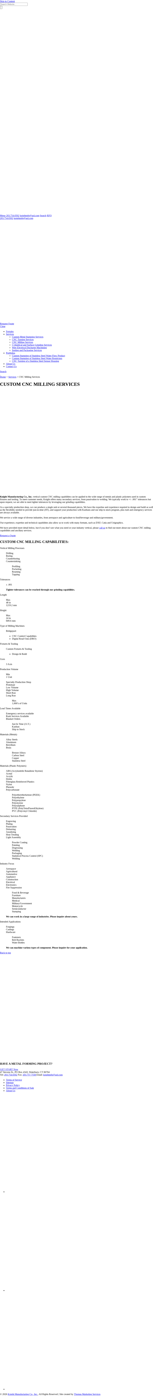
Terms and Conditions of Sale (20, 1088)
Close (2, 326)
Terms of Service (14, 1080)
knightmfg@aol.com (23, 218)
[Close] (76, 110)
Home (3, 377)
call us (102, 528)
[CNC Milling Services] (76, 491)
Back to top (5, 952)
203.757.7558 (29, 1075)
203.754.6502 (6, 218)
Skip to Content (7, 1)
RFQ (49, 215)
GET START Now (9, 1069)
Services (12, 377)
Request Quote (7, 323)
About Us (10, 1090)
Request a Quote (8, 535)
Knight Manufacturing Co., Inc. (23, 1394)
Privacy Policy (13, 1085)
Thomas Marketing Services (87, 1394)
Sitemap (10, 1082)
